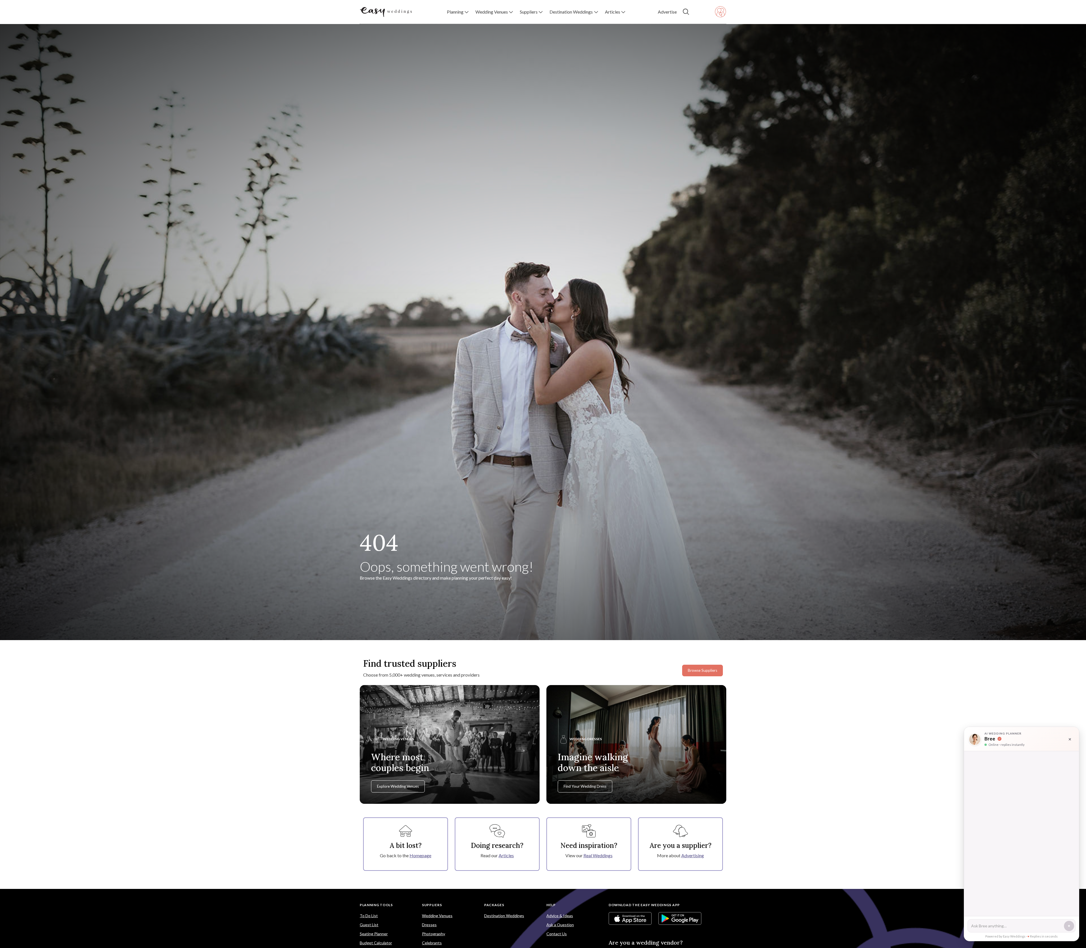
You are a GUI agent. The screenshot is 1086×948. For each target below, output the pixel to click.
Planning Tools (376, 905)
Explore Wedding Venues (398, 786)
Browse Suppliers (702, 670)
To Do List (369, 915)
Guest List (369, 924)
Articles (506, 855)
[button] (458, 12)
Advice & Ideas (559, 915)
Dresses (429, 924)
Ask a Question (560, 924)
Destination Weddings (504, 915)
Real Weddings (598, 855)
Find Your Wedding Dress (585, 786)
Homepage (420, 855)
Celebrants (432, 942)
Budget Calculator (376, 942)
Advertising (692, 855)
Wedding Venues (437, 915)
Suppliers (432, 905)
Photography (433, 933)
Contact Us (556, 933)
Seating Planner (374, 933)
